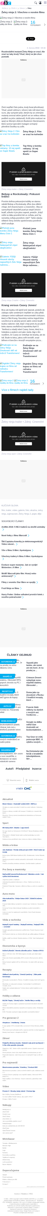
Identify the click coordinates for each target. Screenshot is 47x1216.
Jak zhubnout (7, 850)
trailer (8, 510)
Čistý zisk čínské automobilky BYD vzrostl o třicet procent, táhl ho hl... (23, 958)
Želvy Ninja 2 (25, 514)
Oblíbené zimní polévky (11, 974)
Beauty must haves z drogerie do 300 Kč (15, 1032)
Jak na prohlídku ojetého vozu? (12, 1121)
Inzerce (36, 768)
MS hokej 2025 (8, 828)
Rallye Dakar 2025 (22, 898)
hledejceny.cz (7, 1109)
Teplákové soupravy (9, 1157)
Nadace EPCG (38, 951)
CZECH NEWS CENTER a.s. (28, 1199)
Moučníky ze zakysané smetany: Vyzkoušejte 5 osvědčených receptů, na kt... (21, 984)
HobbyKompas (7, 1123)
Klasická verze (15, 780)
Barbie (4, 1148)
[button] (44, 2)
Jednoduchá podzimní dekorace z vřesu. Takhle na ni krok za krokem (21, 882)
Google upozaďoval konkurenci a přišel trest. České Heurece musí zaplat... (23, 930)
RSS (31, 1194)
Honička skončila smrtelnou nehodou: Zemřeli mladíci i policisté (22, 863)
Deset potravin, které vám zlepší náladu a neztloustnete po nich (22, 1052)
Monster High (7, 1145)
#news (23, 1022)
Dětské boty (6, 1159)
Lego (4, 1150)
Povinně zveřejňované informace (23, 1212)
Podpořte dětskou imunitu (12, 1043)
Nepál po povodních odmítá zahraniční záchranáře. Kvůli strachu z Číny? (23, 860)
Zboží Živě (6, 1112)
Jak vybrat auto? (8, 1133)
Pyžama (5, 1152)
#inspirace (6, 1022)
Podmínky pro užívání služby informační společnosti (23, 1205)
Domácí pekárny (26, 974)
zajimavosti (12, 514)
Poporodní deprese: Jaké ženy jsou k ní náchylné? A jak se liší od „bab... (22, 1055)
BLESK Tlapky (8, 1000)
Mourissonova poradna (11, 1067)
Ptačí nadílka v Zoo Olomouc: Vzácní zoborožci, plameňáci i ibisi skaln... (22, 1079)
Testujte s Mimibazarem (10, 1143)
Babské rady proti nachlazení (32, 1043)
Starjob (5, 1174)
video (14, 510)
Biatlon (17, 828)
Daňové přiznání (8, 951)
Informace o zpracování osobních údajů (20, 1207)
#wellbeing (15, 1022)
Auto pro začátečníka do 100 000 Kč (14, 1126)
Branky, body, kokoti (18, 1091)
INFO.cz (34, 804)
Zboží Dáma (6, 1116)
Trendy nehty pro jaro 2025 (23, 850)
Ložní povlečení (7, 1162)
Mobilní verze (33, 780)
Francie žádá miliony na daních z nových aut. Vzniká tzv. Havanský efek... (23, 904)
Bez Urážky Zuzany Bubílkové (12, 1094)
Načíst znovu (23, 179)
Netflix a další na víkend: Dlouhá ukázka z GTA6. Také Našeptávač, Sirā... (23, 939)
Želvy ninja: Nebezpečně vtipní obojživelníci (32, 245)
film (3, 510)
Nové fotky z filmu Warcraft (14, 535)
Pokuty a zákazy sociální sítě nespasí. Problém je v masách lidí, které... (22, 812)
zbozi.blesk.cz (7, 1119)
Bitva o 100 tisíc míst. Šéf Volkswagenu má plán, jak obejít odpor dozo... (22, 954)
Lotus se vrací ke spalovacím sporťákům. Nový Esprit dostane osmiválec (22, 913)
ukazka (33, 510)
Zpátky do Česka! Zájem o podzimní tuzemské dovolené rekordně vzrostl (23, 1004)
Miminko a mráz (34, 874)
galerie (21, 510)
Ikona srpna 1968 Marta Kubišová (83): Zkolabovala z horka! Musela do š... (23, 856)
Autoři (10, 768)
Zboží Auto (6, 1128)
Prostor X (6, 1091)
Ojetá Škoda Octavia (9, 1130)
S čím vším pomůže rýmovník (13, 1045)
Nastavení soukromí (16, 1209)
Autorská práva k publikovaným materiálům (23, 1204)
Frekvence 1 (6, 1182)
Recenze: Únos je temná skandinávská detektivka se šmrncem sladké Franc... (22, 816)
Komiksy (23, 1067)
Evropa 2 (5, 1184)
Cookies (35, 1207)
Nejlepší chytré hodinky (11, 924)
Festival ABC (33, 1067)
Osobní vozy (6, 1114)
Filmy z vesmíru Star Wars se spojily (18, 582)
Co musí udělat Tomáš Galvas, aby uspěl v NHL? (18, 1096)
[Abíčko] (5, 5)
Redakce (24, 1194)
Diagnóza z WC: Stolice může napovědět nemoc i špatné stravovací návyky (23, 1049)
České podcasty (8, 1177)
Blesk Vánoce (8, 804)
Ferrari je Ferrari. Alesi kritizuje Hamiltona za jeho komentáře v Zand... (21, 909)
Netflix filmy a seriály (32, 1000)
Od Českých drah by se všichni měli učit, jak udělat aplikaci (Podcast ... (23, 935)
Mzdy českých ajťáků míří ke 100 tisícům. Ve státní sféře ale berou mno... (23, 962)
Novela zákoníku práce (24, 951)
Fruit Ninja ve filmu (10, 588)
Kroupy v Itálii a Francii (9, 1099)
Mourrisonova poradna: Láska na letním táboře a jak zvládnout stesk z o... (23, 1071)
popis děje (36, 514)
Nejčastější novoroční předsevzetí (15, 874)
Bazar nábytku (7, 1164)
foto (27, 510)
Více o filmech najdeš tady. (18, 389)
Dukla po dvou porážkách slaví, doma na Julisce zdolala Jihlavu (22, 839)
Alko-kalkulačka (8, 898)
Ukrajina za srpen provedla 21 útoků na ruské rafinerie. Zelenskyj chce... (22, 808)
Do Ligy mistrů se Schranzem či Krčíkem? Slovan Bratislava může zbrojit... (23, 831)
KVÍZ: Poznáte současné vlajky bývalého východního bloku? (21, 1012)
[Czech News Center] (28, 788)
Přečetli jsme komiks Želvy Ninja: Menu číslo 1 (32, 231)
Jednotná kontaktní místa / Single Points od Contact (23, 1211)
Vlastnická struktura (30, 1209)
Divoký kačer (19, 1000)
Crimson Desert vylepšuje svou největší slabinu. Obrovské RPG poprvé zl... (22, 1075)
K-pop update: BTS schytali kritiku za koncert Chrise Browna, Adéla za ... (23, 1026)
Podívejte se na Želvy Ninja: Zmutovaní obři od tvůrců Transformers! (32, 350)
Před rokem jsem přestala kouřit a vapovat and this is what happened (23, 1030)
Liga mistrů (25, 828)
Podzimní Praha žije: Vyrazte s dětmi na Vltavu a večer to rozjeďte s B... (23, 887)
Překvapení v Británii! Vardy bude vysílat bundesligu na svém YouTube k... (21, 836)
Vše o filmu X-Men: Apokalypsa (16, 550)
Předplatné (23, 768)
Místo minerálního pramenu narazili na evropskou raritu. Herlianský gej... (23, 1008)
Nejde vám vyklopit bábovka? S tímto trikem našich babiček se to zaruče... (22, 989)
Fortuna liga (31, 1091)
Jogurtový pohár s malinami (11, 879)
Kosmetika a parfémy (9, 1155)
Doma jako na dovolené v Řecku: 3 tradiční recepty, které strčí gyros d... (23, 980)
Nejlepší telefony (27, 924)
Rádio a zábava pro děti (10, 1179)
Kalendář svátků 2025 (22, 804)
